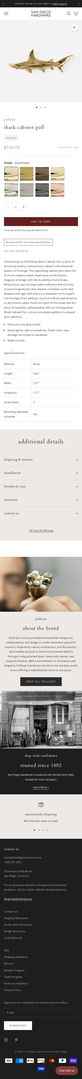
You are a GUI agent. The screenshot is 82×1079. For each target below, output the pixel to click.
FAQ (6, 950)
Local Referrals (13, 938)
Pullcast (10, 120)
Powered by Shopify (56, 1051)
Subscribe (18, 1025)
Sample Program (14, 970)
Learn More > (41, 787)
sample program (59, 3)
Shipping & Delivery (15, 957)
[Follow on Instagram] (6, 1040)
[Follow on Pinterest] (16, 1040)
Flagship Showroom (16, 918)
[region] (41, 812)
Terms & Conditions (16, 983)
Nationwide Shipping (41, 814)
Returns (9, 963)
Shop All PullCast (41, 681)
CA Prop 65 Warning (41, 530)
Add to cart (41, 221)
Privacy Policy (12, 990)
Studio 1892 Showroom (18, 924)
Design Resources (14, 931)
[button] (67, 1070)
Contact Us (11, 911)
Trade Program (13, 977)
